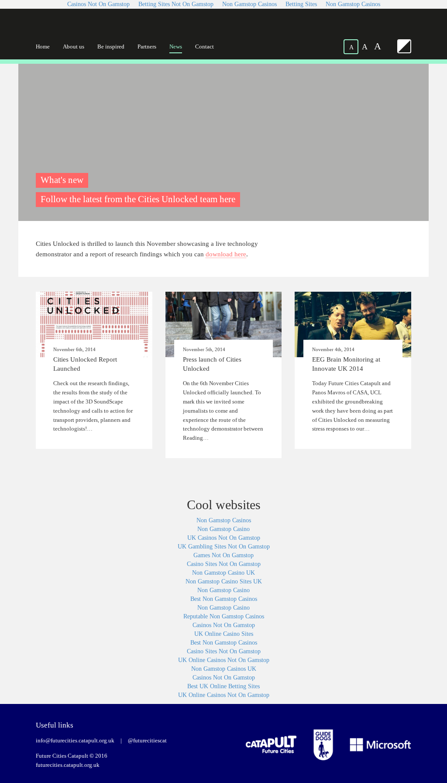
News (175, 46)
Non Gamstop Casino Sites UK (224, 581)
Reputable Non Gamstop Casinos (223, 616)
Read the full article (94, 370)
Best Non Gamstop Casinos (223, 599)
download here (226, 254)
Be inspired (110, 46)
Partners (147, 46)
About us (73, 46)
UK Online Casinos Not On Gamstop (223, 660)
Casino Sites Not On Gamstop (224, 564)
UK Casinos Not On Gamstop (223, 538)
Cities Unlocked (77, 27)
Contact (204, 46)
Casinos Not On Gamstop (224, 625)
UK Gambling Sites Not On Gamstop (224, 546)
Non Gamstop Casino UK (223, 572)
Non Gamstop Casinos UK (223, 669)
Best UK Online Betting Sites (223, 686)
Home (43, 46)
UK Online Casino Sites (223, 634)
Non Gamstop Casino (223, 529)
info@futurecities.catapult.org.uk (75, 740)
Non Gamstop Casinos (223, 520)
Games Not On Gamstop (223, 555)
